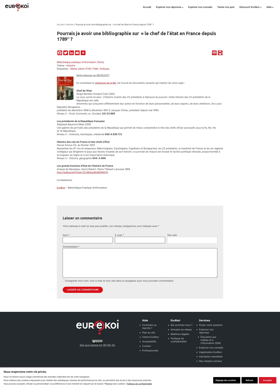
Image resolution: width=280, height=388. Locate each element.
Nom (66, 235)
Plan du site (148, 332)
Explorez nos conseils (211, 347)
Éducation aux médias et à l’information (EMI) (211, 340)
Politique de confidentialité (139, 383)
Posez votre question (211, 325)
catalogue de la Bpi (105, 82)
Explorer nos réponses (168, 7)
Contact (146, 346)
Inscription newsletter (211, 356)
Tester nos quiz (226, 7)
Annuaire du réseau (181, 329)
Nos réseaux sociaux (210, 361)
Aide (268, 7)
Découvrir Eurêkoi (249, 7)
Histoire (69, 24)
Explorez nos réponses (206, 331)
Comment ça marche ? (149, 326)
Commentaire (71, 246)
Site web (172, 235)
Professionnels (150, 350)
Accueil (147, 7)
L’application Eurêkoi (210, 352)
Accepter (267, 380)
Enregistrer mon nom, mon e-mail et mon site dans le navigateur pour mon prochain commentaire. (119, 280)
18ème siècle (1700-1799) (84, 68)
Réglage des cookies (226, 380)
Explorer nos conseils (200, 7)
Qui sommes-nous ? (181, 325)
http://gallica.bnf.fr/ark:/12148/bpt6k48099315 (82, 172)
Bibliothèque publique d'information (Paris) (80, 62)
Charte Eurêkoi (150, 336)
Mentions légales (180, 334)
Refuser (249, 380)
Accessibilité (149, 341)
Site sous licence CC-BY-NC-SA (97, 345)
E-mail (119, 235)
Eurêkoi (61, 187)
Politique (104, 68)
